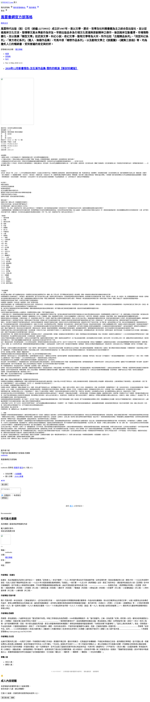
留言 (21, 468)
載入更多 (4, 484)
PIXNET (58, 671)
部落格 (8, 56)
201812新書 (18, 476)
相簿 (7, 54)
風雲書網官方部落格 (17, 17)
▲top (3, 480)
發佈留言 (4, 498)
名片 (7, 59)
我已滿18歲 (5, 697)
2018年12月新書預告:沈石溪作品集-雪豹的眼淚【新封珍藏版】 (41, 68)
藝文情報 (18, 49)
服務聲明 (96, 671)
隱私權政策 (87, 671)
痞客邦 (16, 468)
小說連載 (18, 474)
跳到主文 (4, 23)
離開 (12, 697)
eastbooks (4, 455)
